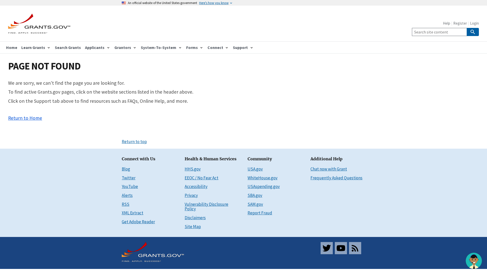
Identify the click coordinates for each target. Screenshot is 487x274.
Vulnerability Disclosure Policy (206, 206)
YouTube (130, 186)
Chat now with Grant (328, 169)
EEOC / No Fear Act (201, 178)
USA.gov (255, 169)
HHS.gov (193, 169)
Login (474, 23)
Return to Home (25, 118)
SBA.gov (255, 195)
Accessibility (196, 186)
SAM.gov (255, 204)
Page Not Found (44, 66)
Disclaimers (195, 217)
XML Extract (132, 213)
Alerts (127, 195)
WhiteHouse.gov (262, 178)
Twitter (128, 178)
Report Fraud (260, 213)
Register (460, 23)
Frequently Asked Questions (336, 178)
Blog (126, 169)
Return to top (134, 141)
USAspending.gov (264, 186)
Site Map (193, 226)
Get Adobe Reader (138, 222)
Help (446, 23)
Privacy (191, 195)
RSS (125, 204)
